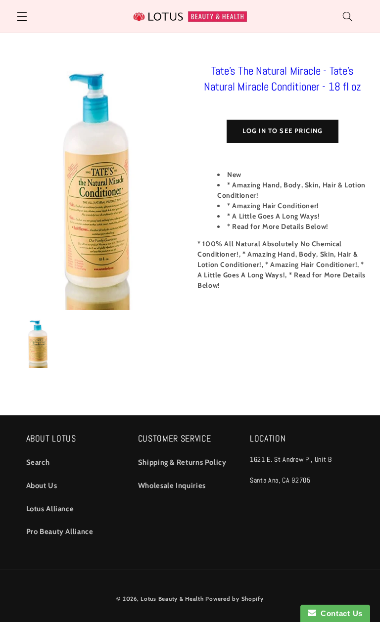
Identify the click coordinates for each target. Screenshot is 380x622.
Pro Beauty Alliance (60, 531)
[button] (21, 16)
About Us (41, 485)
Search (38, 462)
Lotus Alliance (50, 508)
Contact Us (339, 613)
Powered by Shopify (234, 598)
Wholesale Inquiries (172, 485)
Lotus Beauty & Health (172, 598)
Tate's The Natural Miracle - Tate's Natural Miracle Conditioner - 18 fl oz (283, 78)
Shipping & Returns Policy (182, 462)
